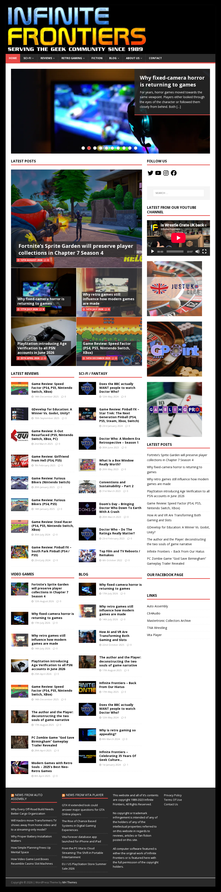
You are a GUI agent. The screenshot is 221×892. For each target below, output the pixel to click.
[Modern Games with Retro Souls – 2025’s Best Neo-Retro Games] (19, 772)
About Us (132, 58)
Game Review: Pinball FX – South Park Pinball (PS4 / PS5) (51, 551)
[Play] (152, 251)
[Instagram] (166, 173)
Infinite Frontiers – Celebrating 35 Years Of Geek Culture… (117, 756)
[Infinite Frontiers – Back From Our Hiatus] (87, 691)
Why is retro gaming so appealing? (117, 732)
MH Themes (69, 882)
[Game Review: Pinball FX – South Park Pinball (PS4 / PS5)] (19, 556)
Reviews (46, 58)
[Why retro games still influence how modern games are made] (19, 644)
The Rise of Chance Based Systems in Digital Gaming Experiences (79, 825)
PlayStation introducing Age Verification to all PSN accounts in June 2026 (42, 348)
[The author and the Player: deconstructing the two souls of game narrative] (19, 720)
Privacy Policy (173, 795)
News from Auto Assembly (27, 797)
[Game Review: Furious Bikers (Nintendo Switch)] (19, 487)
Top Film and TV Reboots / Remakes (119, 553)
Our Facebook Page (165, 574)
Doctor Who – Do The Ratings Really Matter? (117, 531)
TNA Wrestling (157, 628)
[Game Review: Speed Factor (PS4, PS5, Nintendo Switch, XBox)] (19, 392)
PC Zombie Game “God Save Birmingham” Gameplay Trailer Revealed (53, 741)
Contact (155, 58)
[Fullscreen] (204, 251)
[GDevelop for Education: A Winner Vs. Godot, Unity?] (19, 418)
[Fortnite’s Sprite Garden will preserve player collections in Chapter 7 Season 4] (19, 593)
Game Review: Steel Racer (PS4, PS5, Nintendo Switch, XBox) (53, 526)
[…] (179, 107)
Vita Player (154, 635)
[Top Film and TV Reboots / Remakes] (87, 560)
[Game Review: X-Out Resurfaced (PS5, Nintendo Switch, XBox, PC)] (19, 439)
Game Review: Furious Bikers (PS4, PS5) (48, 502)
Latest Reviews (25, 373)
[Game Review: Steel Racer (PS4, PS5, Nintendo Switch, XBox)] (19, 530)
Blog (113, 58)
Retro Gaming (72, 58)
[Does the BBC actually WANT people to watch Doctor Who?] (87, 392)
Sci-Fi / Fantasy (93, 373)
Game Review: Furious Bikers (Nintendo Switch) (51, 480)
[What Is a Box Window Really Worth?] (87, 469)
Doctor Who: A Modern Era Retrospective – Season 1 (119, 440)
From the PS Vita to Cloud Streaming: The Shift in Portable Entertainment (82, 852)
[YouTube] (158, 173)
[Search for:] (178, 193)
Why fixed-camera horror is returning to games (40, 301)
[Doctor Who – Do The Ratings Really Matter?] (87, 538)
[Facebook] (173, 173)
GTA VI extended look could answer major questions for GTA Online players (83, 809)
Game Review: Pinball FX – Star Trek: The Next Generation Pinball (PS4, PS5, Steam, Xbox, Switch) (119, 415)
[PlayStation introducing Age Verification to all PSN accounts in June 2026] (19, 669)
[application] (178, 238)
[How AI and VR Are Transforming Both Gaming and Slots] (87, 640)
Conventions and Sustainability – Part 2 (116, 484)
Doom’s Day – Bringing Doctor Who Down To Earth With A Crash (120, 508)
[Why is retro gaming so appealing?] (87, 739)
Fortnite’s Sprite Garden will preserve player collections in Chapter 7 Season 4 (76, 249)
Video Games (22, 574)
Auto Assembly (157, 606)
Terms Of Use (173, 800)
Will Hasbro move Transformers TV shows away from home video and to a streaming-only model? (34, 824)
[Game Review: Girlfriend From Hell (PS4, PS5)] (19, 465)
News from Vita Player (84, 795)
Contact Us (171, 804)
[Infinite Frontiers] (111, 51)
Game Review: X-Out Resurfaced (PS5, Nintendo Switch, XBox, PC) (52, 435)
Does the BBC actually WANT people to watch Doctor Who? (117, 388)
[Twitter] (150, 173)
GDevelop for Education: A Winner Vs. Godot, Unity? (52, 411)
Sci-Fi (27, 58)
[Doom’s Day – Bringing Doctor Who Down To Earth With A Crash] (87, 512)
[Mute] (197, 251)
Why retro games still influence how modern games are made (108, 299)
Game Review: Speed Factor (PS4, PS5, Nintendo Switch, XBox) (107, 348)
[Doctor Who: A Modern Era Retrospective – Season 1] (87, 447)
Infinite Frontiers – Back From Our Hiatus (117, 685)
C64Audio (153, 613)
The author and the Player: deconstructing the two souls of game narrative (52, 716)
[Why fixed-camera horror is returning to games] (110, 111)
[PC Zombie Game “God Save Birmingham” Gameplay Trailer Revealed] (19, 746)
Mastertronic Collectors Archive (169, 621)
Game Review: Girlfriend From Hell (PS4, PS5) (50, 458)
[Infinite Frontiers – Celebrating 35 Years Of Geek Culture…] (87, 760)
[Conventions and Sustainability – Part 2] (87, 491)
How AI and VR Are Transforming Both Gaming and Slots (114, 636)
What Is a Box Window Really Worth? (116, 462)
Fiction (97, 58)
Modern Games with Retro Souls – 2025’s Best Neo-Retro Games (52, 767)
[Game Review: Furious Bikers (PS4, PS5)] (19, 508)
